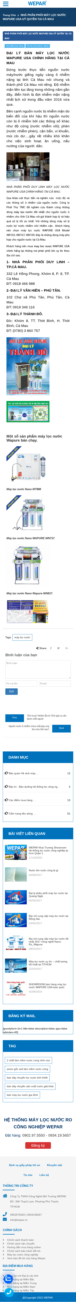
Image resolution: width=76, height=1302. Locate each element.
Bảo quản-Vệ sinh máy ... (23, 773)
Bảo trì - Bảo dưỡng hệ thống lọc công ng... (34, 786)
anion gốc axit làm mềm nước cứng (27, 1069)
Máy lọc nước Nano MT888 (23, 489)
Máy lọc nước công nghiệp (22, 1254)
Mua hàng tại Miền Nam (21, 1286)
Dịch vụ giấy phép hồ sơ (24, 1165)
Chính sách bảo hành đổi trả (23, 1250)
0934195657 (34, 1214)
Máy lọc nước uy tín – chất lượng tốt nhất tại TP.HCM (48, 963)
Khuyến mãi (54, 1165)
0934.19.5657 (59, 1135)
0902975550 (17, 1214)
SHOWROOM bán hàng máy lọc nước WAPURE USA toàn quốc (47, 985)
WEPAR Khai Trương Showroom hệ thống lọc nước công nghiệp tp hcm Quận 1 (48, 850)
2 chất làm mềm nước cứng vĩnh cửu (28, 1060)
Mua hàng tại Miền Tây (20, 1290)
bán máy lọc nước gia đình (22, 1094)
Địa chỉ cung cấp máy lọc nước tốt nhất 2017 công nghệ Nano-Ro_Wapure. (48, 941)
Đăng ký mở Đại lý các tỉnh (22, 1275)
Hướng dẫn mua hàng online (24, 1247)
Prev (14, 717)
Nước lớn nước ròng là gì (43, 870)
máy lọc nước (22, 637)
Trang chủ (9, 15)
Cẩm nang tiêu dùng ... (22, 813)
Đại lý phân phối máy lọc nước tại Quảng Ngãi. (48, 894)
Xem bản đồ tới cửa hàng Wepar (26, 1258)
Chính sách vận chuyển (21, 1243)
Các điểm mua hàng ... (22, 800)
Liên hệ (44, 1175)
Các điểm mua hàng (14, 46)
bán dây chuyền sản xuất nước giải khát (30, 1086)
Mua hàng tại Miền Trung (22, 1283)
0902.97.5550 (33, 1135)
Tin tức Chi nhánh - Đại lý (38, 46)
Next (61, 728)
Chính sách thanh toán (20, 1239)
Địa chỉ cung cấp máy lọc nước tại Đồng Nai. (48, 917)
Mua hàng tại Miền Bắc (20, 1279)
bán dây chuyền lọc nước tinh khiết (27, 1077)
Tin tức (27, 1175)
